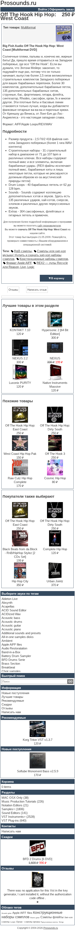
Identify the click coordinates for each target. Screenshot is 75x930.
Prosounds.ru (50, 928)
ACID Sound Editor (14, 610)
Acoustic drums (12, 621)
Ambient (7, 640)
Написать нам (11, 712)
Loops (12, 922)
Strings (61, 922)
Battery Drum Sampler (16, 656)
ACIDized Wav (11, 614)
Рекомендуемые (13, 700)
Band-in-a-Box (11, 652)
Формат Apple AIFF (18, 263)
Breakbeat (8, 667)
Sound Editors (11, 813)
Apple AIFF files (12, 644)
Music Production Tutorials (19, 801)
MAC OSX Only (12, 797)
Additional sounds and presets (21, 633)
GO (70, 681)
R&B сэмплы (23, 251)
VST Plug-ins (10, 820)
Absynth (7, 602)
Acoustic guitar (11, 625)
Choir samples (11, 671)
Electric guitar (35, 918)
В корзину (57, 278)
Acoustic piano (11, 629)
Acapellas (8, 606)
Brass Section (11, 663)
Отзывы (7, 708)
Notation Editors (12, 805)
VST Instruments (13, 816)
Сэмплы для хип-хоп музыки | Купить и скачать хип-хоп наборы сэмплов (34, 255)
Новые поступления (15, 693)
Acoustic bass (11, 618)
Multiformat (28, 27)
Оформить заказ (61, 9)
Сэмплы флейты (52, 917)
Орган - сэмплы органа (28, 922)
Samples (7, 809)
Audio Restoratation (14, 648)
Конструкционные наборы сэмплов (44, 259)
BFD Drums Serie (13, 659)
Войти (42, 9)
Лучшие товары (12, 697)
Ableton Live (10, 598)
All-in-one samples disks (18, 637)
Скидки (7, 704)
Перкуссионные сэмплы (49, 922)
